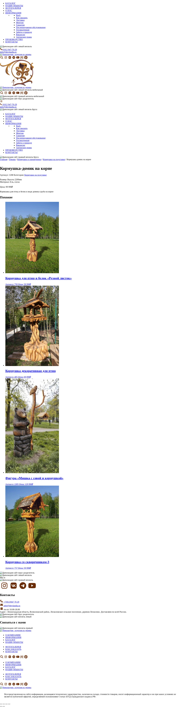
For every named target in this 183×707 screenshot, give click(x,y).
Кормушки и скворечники (29, 159)
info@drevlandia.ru (8, 52)
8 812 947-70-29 (10, 49)
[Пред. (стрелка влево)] (1, 706)
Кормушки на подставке (54, 159)
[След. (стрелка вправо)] (4, 706)
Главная (3, 159)
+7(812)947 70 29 (11, 602)
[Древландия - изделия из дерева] (15, 54)
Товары (12, 159)
